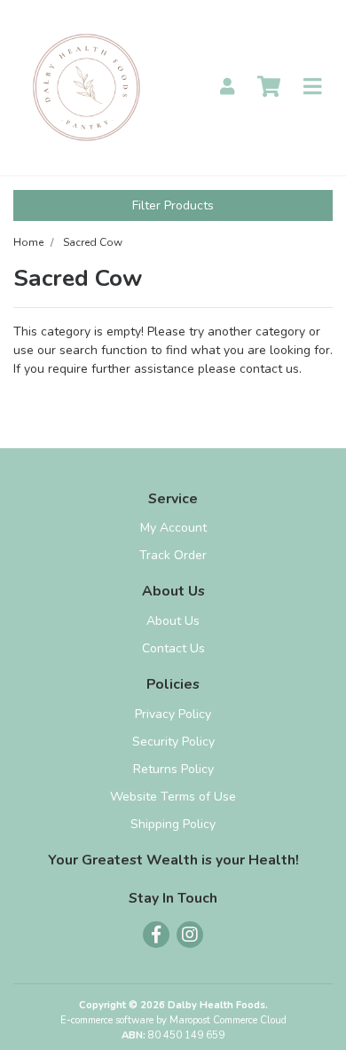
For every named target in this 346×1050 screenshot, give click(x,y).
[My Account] (227, 87)
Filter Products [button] (173, 205)
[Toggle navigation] (312, 87)
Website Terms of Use (173, 796)
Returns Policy (173, 769)
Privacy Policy (173, 714)
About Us (173, 620)
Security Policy (173, 741)
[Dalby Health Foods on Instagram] (190, 934)
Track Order (173, 555)
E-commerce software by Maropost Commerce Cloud (173, 1020)
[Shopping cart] (269, 87)
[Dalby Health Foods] (86, 86)
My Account (173, 527)
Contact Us (173, 648)
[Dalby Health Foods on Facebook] (156, 934)
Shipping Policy (173, 824)
